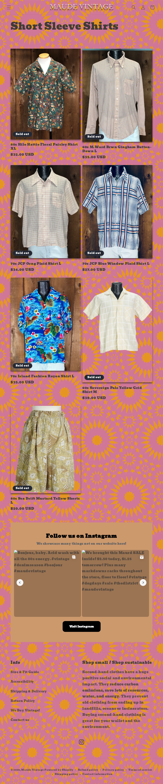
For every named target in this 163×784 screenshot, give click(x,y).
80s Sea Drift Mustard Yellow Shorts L (45, 501)
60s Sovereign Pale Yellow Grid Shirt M (112, 390)
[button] (9, 7)
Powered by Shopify (58, 770)
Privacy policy (113, 770)
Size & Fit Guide (25, 672)
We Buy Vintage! (25, 710)
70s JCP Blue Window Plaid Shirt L (116, 264)
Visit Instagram (81, 626)
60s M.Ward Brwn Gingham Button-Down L (116, 149)
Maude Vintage (32, 770)
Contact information (97, 774)
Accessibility (22, 681)
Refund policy (88, 770)
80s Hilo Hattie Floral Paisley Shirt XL (44, 147)
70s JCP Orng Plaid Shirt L (36, 264)
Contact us (20, 720)
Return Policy (23, 701)
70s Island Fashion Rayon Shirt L (42, 376)
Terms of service (140, 770)
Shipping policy (66, 774)
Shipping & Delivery (29, 691)
